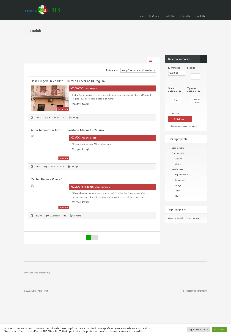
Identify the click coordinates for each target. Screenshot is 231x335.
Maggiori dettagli (81, 103)
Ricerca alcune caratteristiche (183, 126)
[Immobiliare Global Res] (42, 12)
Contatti (200, 15)
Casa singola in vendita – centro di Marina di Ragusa (68, 81)
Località (191, 68)
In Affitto (170, 15)
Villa (176, 196)
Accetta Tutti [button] (219, 329)
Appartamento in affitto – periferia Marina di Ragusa (67, 130)
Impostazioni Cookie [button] (198, 329)
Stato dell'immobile (175, 90)
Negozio (178, 158)
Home (141, 15)
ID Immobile (174, 68)
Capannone (180, 180)
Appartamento (181, 174)
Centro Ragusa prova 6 (47, 179)
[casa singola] (195, 99)
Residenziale (177, 169)
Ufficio (178, 164)
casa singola (178, 148)
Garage (178, 185)
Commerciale (178, 153)
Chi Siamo (154, 15)
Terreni (178, 191)
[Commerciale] (195, 102)
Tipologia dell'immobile (194, 90)
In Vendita (185, 15)
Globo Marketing (199, 291)
